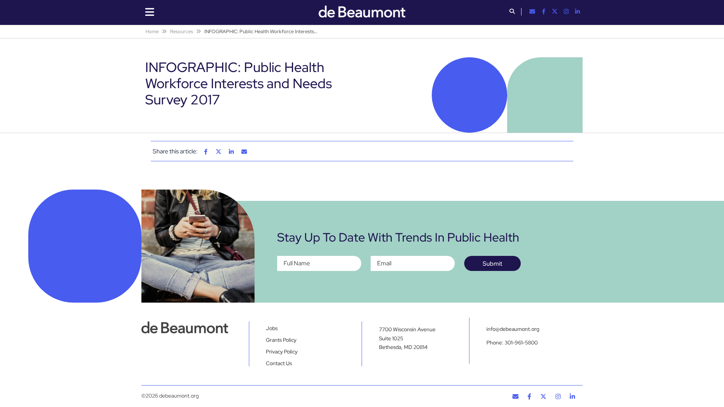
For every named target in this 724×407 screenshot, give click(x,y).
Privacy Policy (282, 351)
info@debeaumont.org (512, 329)
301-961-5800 (521, 342)
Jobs (272, 328)
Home (152, 31)
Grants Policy (281, 340)
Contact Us (279, 363)
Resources (181, 31)
